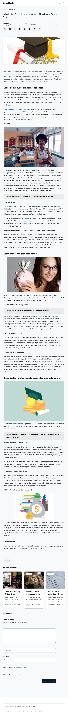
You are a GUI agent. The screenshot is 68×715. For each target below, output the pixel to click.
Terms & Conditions (9, 711)
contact (41, 711)
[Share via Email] (34, 29)
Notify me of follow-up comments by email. (15, 667)
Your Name (6, 647)
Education (12, 9)
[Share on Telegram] (29, 29)
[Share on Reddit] (20, 29)
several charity (18, 424)
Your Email (6, 656)
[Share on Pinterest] (24, 29)
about (35, 711)
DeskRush (8, 3)
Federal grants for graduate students (17, 109)
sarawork (6, 23)
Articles (5, 9)
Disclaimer (29, 711)
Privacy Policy (20, 711)
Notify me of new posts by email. (12, 674)
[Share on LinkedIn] (10, 29)
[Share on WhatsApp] (15, 29)
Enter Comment (7, 627)
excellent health (27, 223)
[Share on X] (5, 29)
